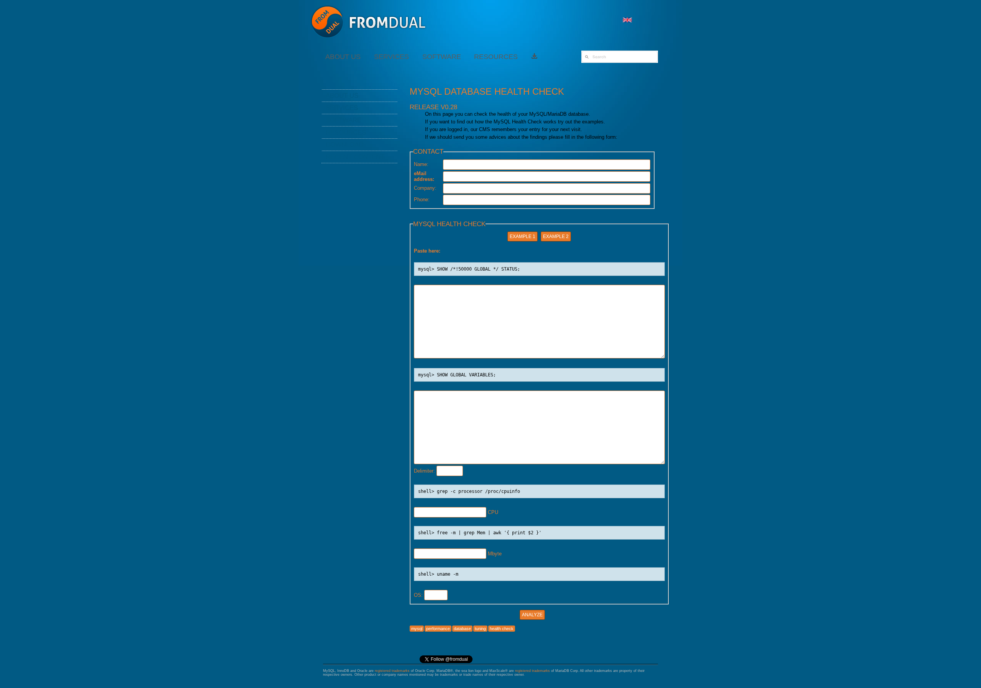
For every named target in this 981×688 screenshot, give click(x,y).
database (462, 628)
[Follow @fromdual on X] (446, 662)
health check (501, 628)
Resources (496, 57)
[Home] (368, 42)
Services (391, 57)
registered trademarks (392, 671)
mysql (416, 628)
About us (343, 57)
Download (344, 144)
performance (438, 628)
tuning (480, 628)
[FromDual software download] (534, 57)
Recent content (355, 157)
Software (441, 57)
